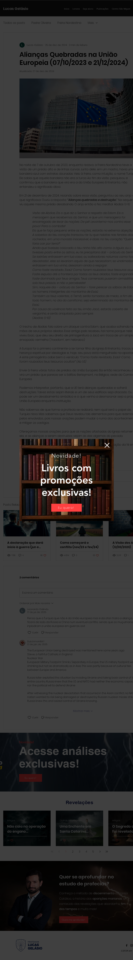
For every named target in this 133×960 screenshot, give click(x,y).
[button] (107, 445)
